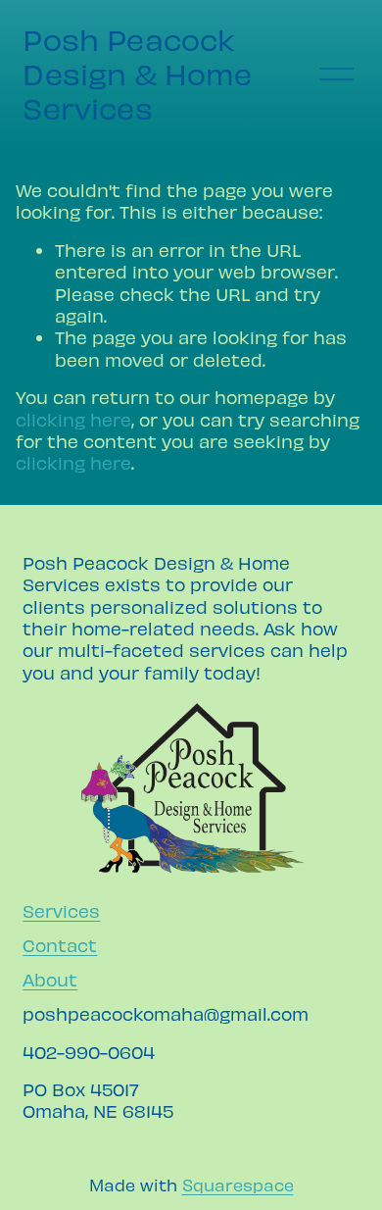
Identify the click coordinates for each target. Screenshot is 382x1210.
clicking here (73, 419)
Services (61, 910)
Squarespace (238, 1184)
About (50, 979)
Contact (60, 944)
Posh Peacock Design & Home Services (137, 73)
